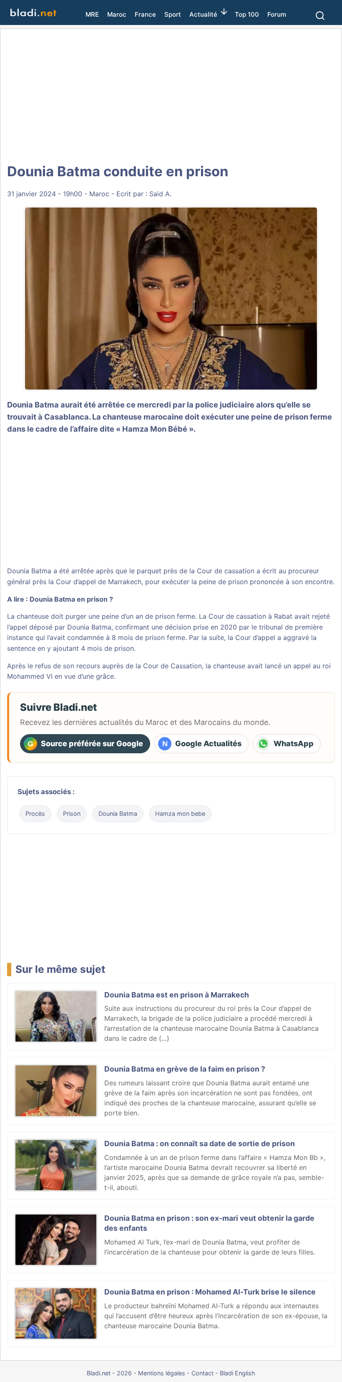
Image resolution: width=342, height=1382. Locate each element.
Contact (202, 1373)
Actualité (203, 14)
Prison (71, 813)
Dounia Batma (89, 627)
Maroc (116, 14)
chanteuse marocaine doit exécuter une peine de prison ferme (217, 416)
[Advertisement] (171, 95)
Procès (35, 813)
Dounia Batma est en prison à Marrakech (176, 994)
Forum (276, 14)
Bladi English (237, 1373)
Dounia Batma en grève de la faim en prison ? (184, 1069)
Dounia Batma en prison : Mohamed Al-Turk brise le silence (210, 1291)
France (145, 14)
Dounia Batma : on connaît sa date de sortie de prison (199, 1143)
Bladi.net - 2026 (109, 1373)
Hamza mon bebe (180, 813)
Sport (172, 14)
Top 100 (247, 14)
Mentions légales (161, 1373)
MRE (92, 14)
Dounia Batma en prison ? (71, 599)
